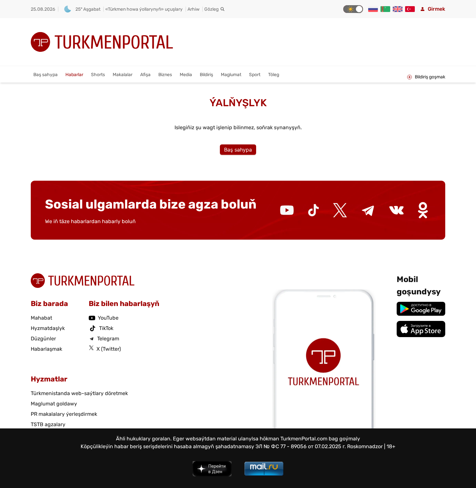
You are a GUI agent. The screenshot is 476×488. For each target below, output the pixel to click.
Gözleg (211, 9)
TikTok (106, 328)
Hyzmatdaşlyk (48, 328)
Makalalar (122, 74)
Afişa (145, 74)
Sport (254, 74)
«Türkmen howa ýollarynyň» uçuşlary (144, 9)
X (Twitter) (108, 349)
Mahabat (41, 318)
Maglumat (231, 74)
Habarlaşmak (46, 349)
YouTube (108, 318)
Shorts (98, 74)
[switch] (353, 9)
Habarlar (74, 74)
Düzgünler (43, 338)
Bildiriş (206, 74)
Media (186, 74)
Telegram (108, 338)
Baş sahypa (45, 74)
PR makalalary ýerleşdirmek (64, 414)
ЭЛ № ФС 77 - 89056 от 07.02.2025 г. (300, 446)
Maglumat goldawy (54, 404)
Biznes (165, 74)
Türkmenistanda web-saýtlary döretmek (79, 393)
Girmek (436, 9)
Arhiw (193, 9)
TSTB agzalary (48, 424)
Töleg (273, 74)
